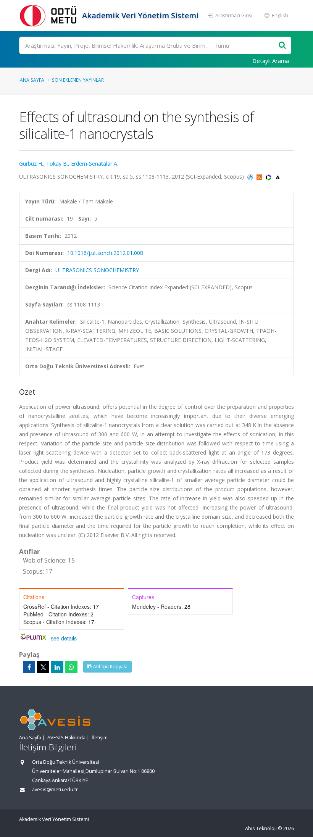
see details (64, 638)
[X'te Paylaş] (43, 667)
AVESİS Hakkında (66, 737)
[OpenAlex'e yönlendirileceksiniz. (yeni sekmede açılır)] (278, 176)
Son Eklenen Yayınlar (78, 80)
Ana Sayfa (32, 80)
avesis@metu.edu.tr (55, 789)
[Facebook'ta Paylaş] (29, 667)
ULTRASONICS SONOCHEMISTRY (97, 270)
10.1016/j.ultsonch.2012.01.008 (105, 252)
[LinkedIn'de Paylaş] (57, 667)
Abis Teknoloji (261, 828)
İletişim (100, 737)
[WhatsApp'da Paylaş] (71, 667)
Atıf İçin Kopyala (109, 666)
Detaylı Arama (270, 61)
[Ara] (282, 45)
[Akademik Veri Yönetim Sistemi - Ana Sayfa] (49, 15)
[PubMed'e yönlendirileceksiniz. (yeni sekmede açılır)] (251, 176)
